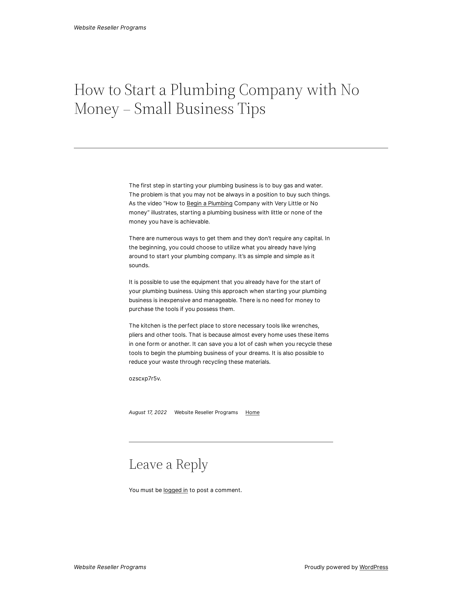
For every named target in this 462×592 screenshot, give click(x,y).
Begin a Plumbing (210, 203)
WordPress (374, 567)
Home (252, 412)
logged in (175, 490)
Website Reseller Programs (110, 27)
